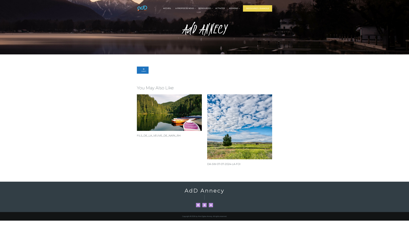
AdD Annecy (204, 190)
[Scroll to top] (404, 225)
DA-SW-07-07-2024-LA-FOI (224, 164)
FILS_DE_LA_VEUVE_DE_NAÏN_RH (159, 135)
